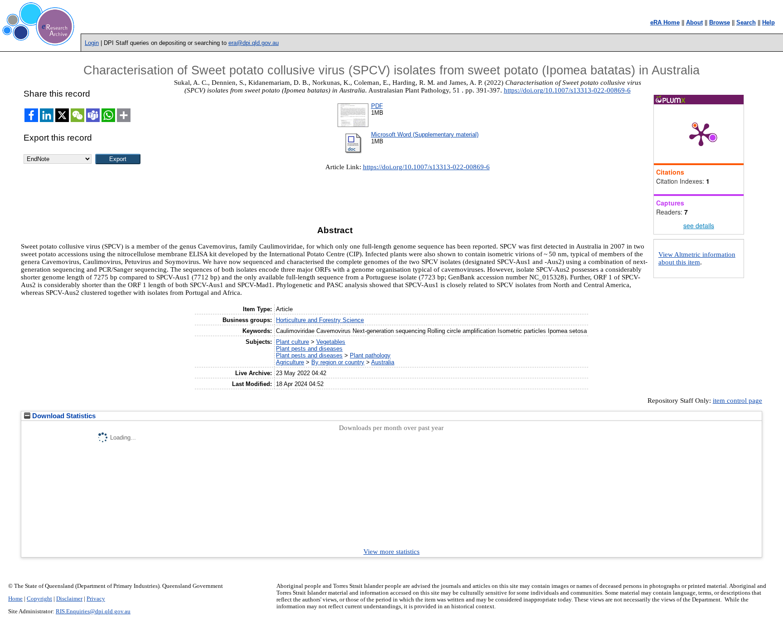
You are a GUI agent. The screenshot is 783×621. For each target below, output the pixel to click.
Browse (719, 22)
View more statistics (391, 551)
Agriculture (290, 362)
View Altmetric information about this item (696, 258)
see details (698, 225)
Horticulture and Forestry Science (320, 320)
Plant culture (292, 341)
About (694, 22)
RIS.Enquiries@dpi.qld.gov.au (93, 611)
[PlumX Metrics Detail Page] (701, 134)
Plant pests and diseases (309, 348)
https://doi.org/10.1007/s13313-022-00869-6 (567, 90)
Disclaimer (69, 599)
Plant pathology (370, 355)
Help (768, 22)
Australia (382, 362)
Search (746, 22)
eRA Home (665, 22)
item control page (737, 400)
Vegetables (330, 341)
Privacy (96, 599)
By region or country (337, 362)
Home (15, 599)
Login (92, 42)
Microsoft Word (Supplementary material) (424, 134)
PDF (377, 106)
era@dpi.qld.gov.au (253, 42)
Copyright (39, 599)
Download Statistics (63, 416)
